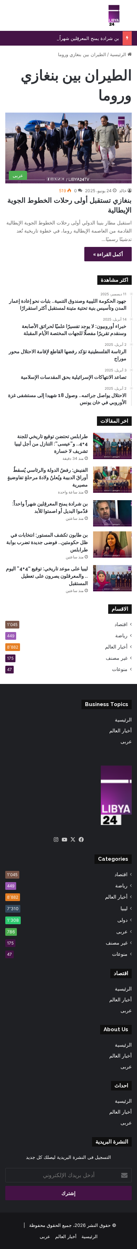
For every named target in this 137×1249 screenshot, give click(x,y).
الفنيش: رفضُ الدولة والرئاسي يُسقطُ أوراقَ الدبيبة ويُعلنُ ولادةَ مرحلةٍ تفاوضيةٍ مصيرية (47, 477)
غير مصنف (117, 658)
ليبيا (124, 908)
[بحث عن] (128, 18)
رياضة (121, 635)
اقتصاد (121, 624)
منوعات (120, 669)
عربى (126, 741)
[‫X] (72, 839)
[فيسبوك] (81, 839)
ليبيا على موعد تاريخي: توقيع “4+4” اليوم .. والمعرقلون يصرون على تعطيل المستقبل (47, 576)
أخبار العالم (116, 647)
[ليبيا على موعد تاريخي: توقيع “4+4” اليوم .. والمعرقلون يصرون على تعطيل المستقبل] (112, 578)
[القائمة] (8, 18)
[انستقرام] (56, 839)
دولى (122, 920)
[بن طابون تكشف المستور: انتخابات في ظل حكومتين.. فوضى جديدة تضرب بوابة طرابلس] (112, 544)
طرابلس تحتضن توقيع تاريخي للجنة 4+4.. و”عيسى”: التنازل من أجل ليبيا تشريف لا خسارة (51, 444)
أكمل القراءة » (108, 254)
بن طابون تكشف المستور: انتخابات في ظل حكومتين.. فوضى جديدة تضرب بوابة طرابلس (47, 542)
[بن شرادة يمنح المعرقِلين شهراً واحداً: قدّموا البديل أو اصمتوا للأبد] (112, 513)
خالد (122, 190)
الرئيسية (119, 54)
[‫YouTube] (64, 839)
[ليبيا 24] (114, 15)
